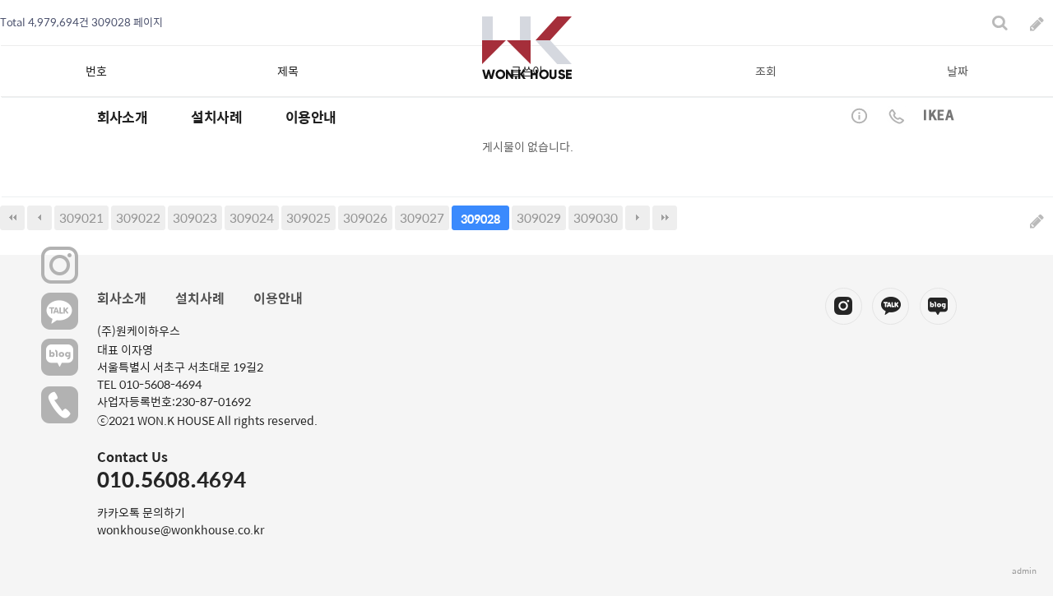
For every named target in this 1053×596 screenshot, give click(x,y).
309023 (195, 217)
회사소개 (121, 298)
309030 (595, 217)
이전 (39, 218)
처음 (12, 218)
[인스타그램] (59, 266)
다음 (637, 218)
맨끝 (664, 218)
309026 (365, 217)
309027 (422, 217)
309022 (138, 217)
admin (1024, 570)
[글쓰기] (1037, 220)
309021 (81, 217)
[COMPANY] (527, 48)
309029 (539, 217)
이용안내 (278, 298)
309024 (252, 217)
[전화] (59, 404)
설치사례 (200, 298)
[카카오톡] (59, 312)
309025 (308, 217)
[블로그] (59, 358)
